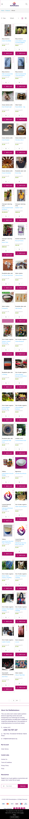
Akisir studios (19, 273)
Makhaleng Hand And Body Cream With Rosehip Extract (20, 544)
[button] (14, 18)
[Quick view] (13, 25)
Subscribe (22, 786)
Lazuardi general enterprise (6, 505)
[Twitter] (17, 809)
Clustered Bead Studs (20, 440)
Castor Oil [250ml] (6, 41)
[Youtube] (24, 809)
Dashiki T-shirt (19, 207)
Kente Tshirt (5, 242)
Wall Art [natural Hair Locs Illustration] (7, 74)
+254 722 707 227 (10, 730)
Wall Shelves (18, 308)
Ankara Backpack (19, 341)
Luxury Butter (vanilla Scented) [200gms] (20, 41)
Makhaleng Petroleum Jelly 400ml (7, 509)
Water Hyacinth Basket (21, 506)
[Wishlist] (13, 27)
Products (8, 10)
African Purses (19, 275)
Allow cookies (14, 817)
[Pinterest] (22, 809)
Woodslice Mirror (19, 140)
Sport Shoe (5, 676)
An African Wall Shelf (7, 275)
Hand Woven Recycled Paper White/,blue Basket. (7, 543)
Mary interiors (6, 39)
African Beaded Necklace (19, 408)
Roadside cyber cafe (20, 171)
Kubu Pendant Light (7, 107)
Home (2, 10)
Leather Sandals (6, 642)
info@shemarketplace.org (10, 739)
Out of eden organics (7, 339)
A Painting (4, 374)
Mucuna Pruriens (19, 240)
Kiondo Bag (18, 173)
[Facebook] (14, 809)
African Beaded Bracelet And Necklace (21, 375)
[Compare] (13, 29)
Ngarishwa (18, 471)
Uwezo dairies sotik (7, 105)
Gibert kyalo (18, 105)
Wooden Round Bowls (20, 473)
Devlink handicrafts (20, 238)
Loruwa (17, 642)
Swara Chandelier (6, 173)
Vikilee (4, 471)
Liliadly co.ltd (19, 438)
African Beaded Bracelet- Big (6, 408)
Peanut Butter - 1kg (20, 107)
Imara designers (19, 640)
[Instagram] (19, 809)
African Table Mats (20, 675)
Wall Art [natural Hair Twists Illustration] (20, 74)
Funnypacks (5, 308)
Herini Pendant (5, 140)
